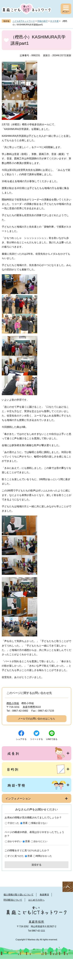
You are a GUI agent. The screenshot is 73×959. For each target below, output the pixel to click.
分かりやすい (14, 841)
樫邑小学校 (13, 703)
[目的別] (36, 769)
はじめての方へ (36, 900)
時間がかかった (44, 856)
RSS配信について (13, 900)
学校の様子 (42, 21)
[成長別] (36, 753)
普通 (25, 823)
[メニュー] (66, 9)
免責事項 (44, 894)
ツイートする (36, 739)
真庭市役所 (36, 921)
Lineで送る (51, 739)
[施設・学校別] (36, 785)
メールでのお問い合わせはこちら (36, 718)
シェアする (21, 739)
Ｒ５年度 (54, 21)
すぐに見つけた (16, 856)
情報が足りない (39, 823)
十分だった (13, 823)
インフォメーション (18, 798)
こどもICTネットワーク (23, 21)
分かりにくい (40, 841)
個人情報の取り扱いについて (18, 894)
